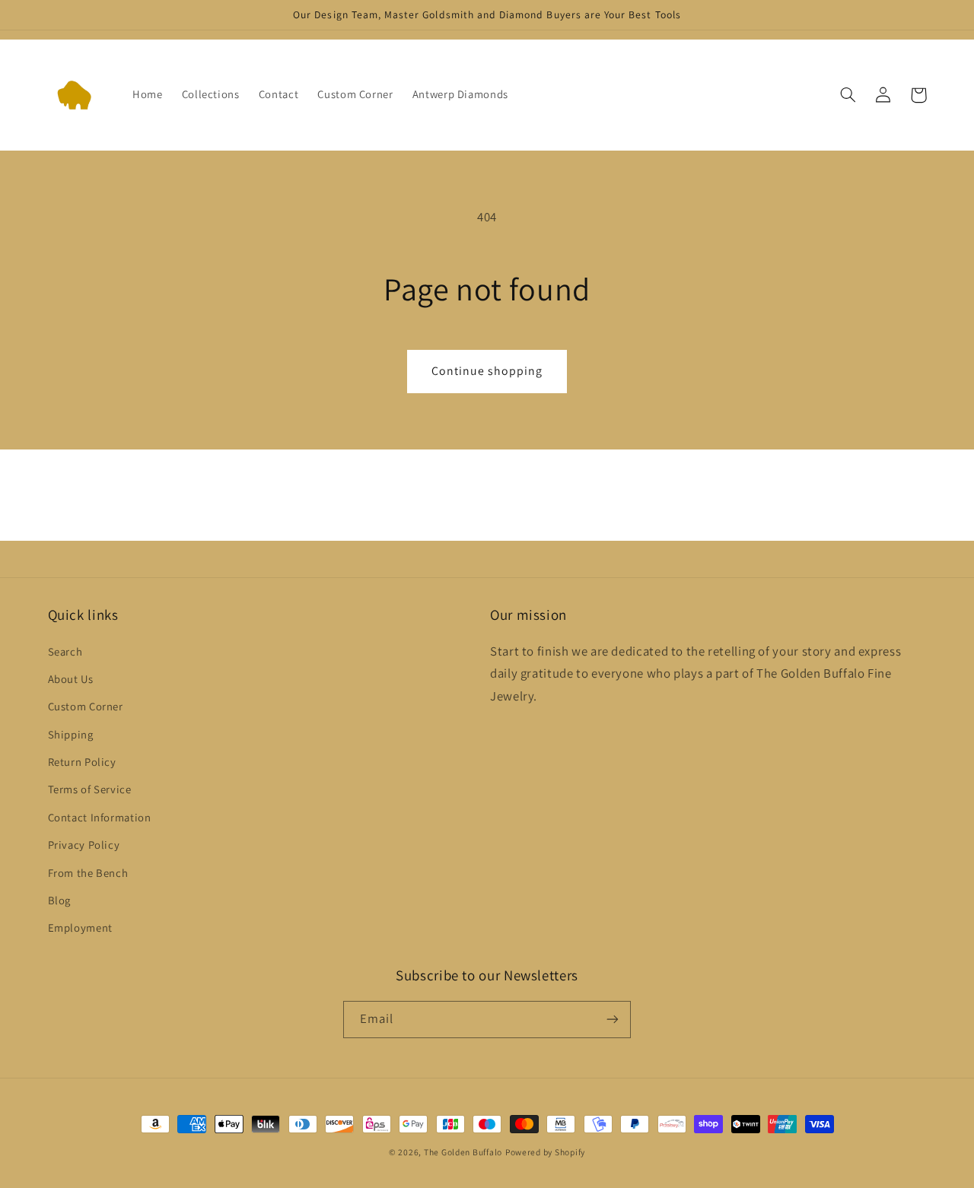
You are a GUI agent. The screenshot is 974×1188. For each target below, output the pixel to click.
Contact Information (99, 817)
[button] (848, 95)
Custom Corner (85, 706)
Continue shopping (487, 371)
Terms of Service (90, 789)
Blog (60, 900)
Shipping (71, 734)
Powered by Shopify (545, 1152)
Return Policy (82, 761)
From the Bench (88, 873)
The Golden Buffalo (463, 1152)
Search (65, 651)
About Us (71, 679)
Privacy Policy (84, 844)
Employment (80, 927)
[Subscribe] (612, 1019)
